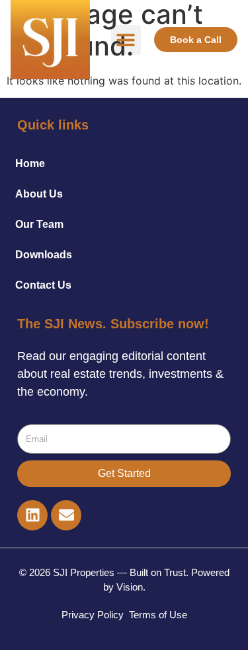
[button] (126, 40)
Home (30, 163)
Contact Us (43, 285)
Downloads (43, 254)
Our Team (39, 224)
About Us (39, 193)
